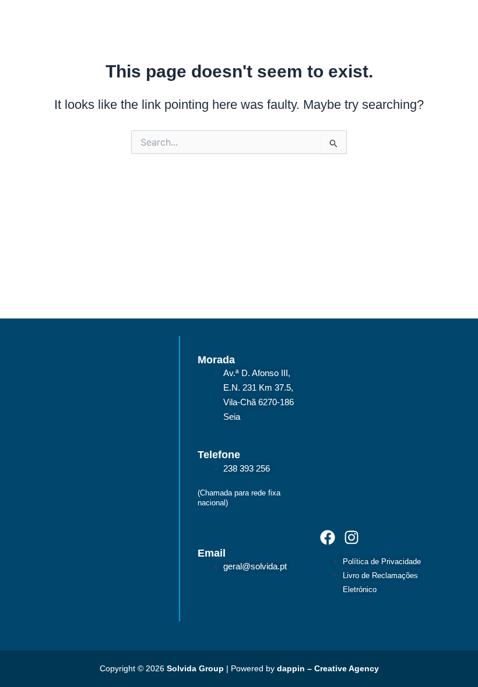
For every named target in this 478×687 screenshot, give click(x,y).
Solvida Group (195, 668)
